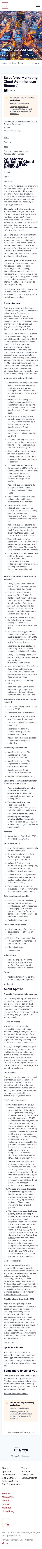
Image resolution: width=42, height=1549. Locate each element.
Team (24, 1468)
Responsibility (8, 1474)
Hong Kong (8, 1511)
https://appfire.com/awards (16, 1294)
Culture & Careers (10, 1481)
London (6, 1504)
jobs (14, 63)
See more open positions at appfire (21, 1432)
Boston (6, 1493)
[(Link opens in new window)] (3, 1543)
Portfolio (25, 1471)
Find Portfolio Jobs (11, 1484)
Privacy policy (15, 1456)
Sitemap (29, 1539)
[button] (16, 1393)
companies (5, 63)
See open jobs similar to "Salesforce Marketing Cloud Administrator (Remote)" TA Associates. (21, 110)
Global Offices (9, 1478)
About (5, 1468)
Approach (7, 1471)
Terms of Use (17, 1539)
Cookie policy (26, 1456)
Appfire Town (29, 1034)
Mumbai (6, 1507)
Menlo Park (8, 1497)
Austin (5, 1500)
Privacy (5, 1539)
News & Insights (29, 1478)
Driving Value (27, 1474)
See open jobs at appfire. (19, 103)
